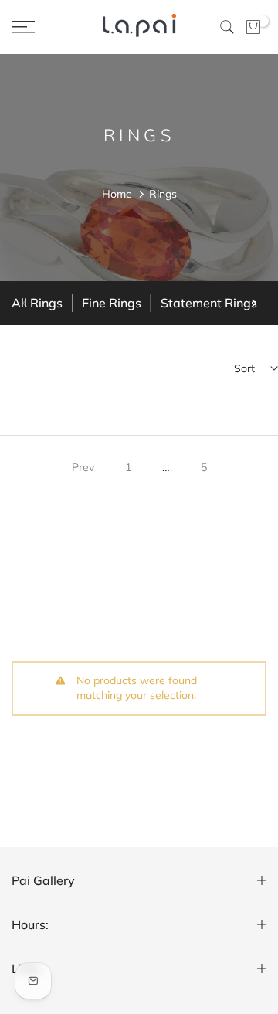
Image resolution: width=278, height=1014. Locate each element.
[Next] (252, 303)
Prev (83, 467)
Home (117, 194)
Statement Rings (209, 302)
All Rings (37, 302)
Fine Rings (111, 302)
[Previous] (25, 303)
